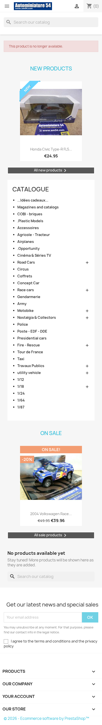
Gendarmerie (28, 296)
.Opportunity (28, 248)
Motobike (25, 310)
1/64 (21, 400)
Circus (23, 269)
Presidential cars (32, 338)
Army (21, 303)
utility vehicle (29, 372)
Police (22, 324)
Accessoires (28, 227)
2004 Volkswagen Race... (51, 513)
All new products (51, 170)
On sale (51, 433)
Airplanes (25, 241)
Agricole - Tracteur (33, 234)
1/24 (21, 393)
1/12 (20, 379)
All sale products (51, 535)
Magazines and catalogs (38, 207)
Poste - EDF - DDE (32, 331)
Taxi (20, 358)
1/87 (21, 407)
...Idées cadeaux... (32, 200)
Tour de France (30, 352)
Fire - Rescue (28, 345)
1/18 (20, 386)
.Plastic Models (30, 221)
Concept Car (28, 283)
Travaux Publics (30, 365)
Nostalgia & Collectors (36, 317)
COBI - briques (29, 214)
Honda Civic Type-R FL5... (51, 149)
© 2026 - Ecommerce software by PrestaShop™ (46, 718)
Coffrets (24, 276)
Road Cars (26, 262)
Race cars (25, 289)
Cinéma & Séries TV (34, 255)
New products (51, 68)
